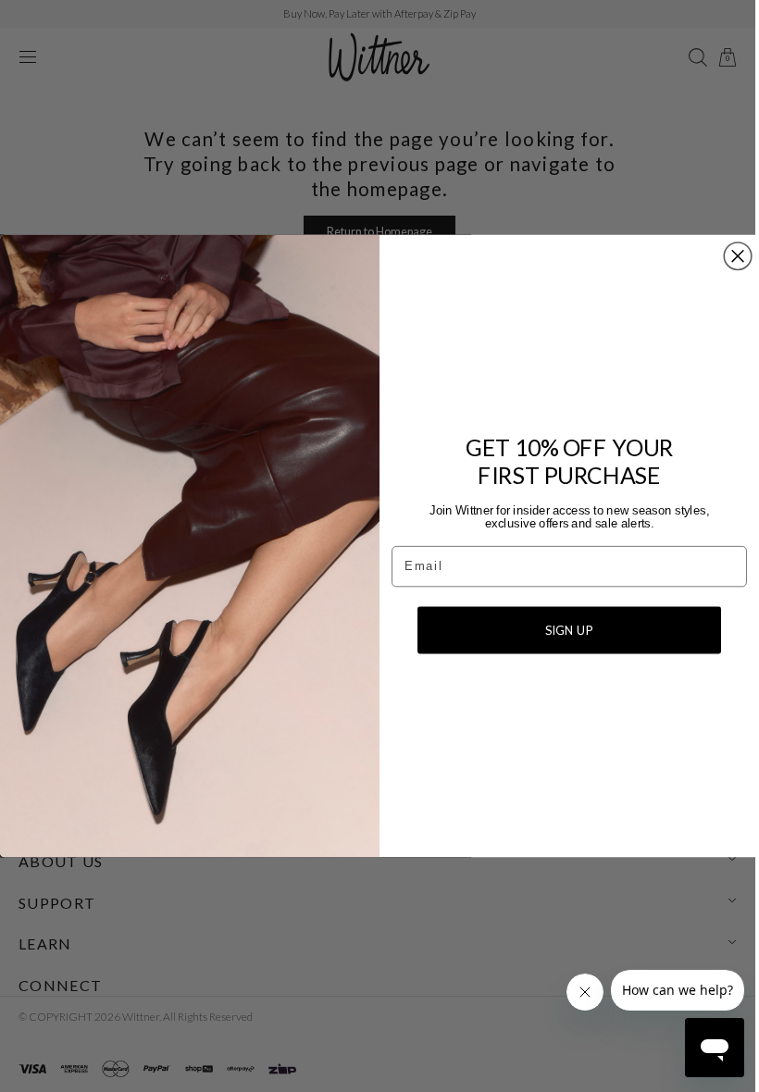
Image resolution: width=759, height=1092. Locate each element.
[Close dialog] (731, 256)
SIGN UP (563, 630)
